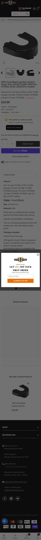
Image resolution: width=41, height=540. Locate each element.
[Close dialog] (38, 255)
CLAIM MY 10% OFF (20, 281)
